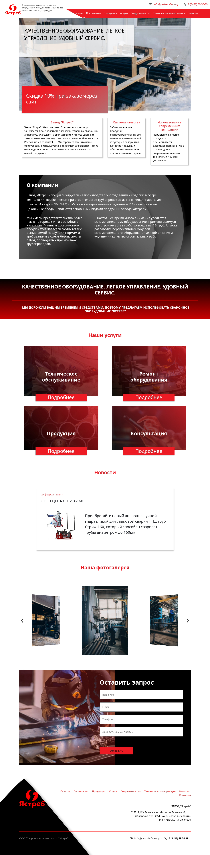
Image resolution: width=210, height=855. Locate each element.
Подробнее (61, 397)
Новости (193, 13)
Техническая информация (169, 13)
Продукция (110, 13)
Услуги (124, 13)
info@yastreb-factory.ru (167, 4)
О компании (93, 13)
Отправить (116, 750)
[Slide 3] (110, 106)
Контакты (79, 17)
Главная (78, 13)
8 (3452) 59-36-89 (198, 4)
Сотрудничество (141, 13)
